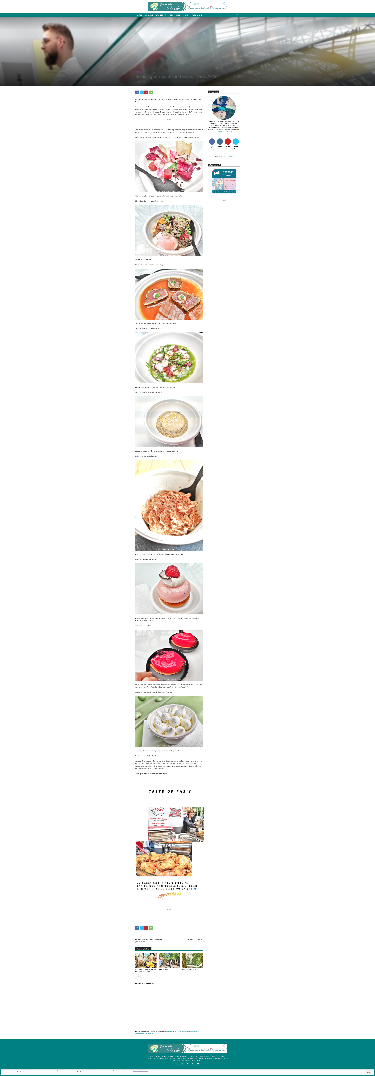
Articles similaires (143, 949)
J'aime (212, 139)
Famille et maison (140, 72)
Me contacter (228, 131)
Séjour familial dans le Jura (189, 969)
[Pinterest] (146, 92)
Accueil (139, 15)
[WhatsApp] (151, 92)
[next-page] (139, 975)
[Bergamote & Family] (187, 6)
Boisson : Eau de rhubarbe (195, 940)
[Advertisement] (169, 123)
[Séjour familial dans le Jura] (192, 960)
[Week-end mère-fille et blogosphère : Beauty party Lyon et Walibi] (146, 960)
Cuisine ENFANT (161, 15)
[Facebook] (137, 92)
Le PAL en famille (163, 969)
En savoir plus (219, 131)
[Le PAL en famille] (169, 960)
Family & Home (197, 15)
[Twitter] (142, 92)
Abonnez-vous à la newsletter (223, 157)
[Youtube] (198, 1064)
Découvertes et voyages (151, 72)
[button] (237, 15)
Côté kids (186, 15)
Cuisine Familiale (174, 15)
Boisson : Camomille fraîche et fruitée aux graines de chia (148, 941)
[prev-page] (136, 975)
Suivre (220, 139)
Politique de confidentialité (140, 1071)
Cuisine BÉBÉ (149, 15)
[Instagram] (182, 1064)
